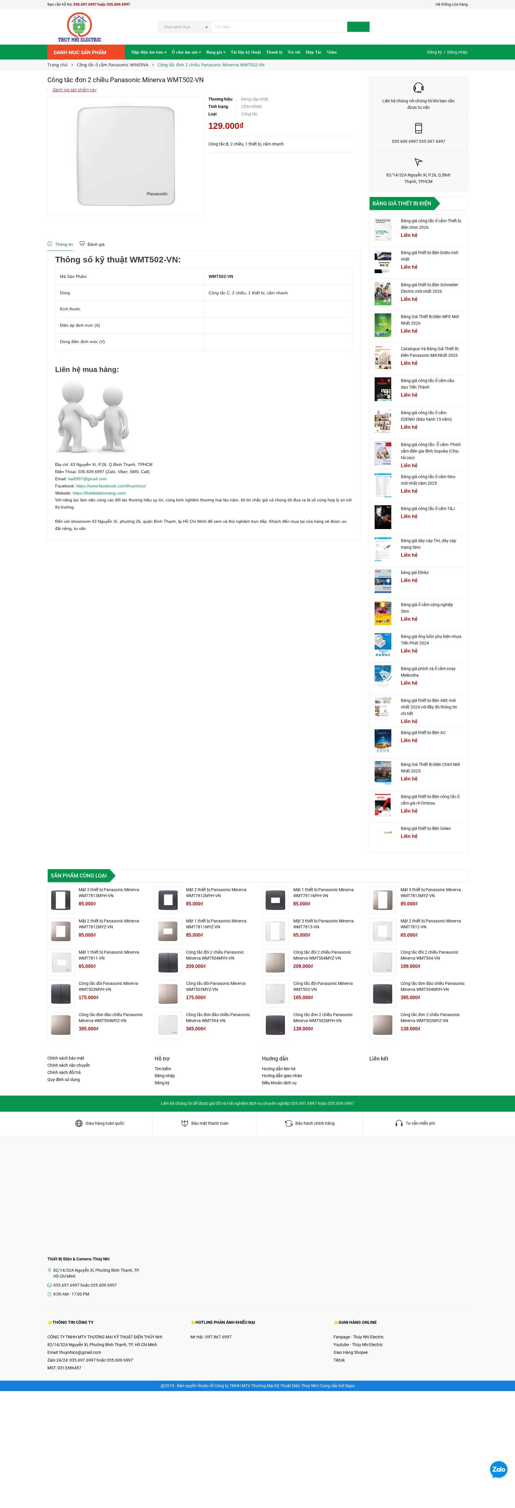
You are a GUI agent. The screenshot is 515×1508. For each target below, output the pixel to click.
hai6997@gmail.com (87, 478)
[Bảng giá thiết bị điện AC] (383, 741)
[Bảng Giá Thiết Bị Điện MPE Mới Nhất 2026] (383, 325)
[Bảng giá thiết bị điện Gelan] (383, 837)
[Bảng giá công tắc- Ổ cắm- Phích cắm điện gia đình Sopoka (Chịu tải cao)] (383, 453)
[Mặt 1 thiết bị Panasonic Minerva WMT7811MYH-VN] (275, 900)
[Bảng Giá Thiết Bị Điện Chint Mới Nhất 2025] (383, 773)
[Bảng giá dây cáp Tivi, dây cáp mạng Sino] (383, 549)
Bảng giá (214, 52)
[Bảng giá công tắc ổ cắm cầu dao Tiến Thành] (383, 389)
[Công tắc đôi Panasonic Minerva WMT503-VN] (275, 993)
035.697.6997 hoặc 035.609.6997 (101, 4)
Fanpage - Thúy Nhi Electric (358, 1337)
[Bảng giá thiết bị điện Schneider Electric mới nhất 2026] (383, 293)
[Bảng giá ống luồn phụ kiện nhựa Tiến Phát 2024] (383, 645)
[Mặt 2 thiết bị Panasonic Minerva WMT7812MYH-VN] (168, 900)
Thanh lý (274, 52)
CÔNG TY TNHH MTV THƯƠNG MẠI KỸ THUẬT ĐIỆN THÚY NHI (104, 1337)
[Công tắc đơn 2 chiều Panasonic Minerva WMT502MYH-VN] (275, 1025)
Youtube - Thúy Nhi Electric (358, 1344)
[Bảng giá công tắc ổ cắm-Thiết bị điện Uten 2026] (383, 229)
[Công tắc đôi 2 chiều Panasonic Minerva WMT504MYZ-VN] (275, 962)
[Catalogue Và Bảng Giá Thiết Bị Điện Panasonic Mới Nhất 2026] (383, 357)
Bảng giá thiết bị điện (402, 203)
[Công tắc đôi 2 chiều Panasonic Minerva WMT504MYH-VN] (168, 962)
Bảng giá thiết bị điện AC (423, 732)
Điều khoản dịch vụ (279, 1082)
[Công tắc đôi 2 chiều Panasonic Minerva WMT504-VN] (382, 962)
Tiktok (339, 1360)
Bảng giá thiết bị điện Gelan (426, 828)
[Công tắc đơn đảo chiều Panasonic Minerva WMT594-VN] (168, 1025)
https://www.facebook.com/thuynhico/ (111, 486)
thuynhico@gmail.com (80, 1352)
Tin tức (294, 52)
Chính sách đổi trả (64, 1072)
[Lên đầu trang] (505, 1490)
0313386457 (69, 1367)
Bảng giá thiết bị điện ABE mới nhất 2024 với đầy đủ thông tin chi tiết (429, 707)
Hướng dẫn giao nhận (282, 1075)
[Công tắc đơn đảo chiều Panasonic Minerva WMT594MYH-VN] (382, 993)
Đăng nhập (457, 52)
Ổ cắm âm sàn (185, 52)
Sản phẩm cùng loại (79, 875)
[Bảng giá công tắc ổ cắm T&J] (383, 517)
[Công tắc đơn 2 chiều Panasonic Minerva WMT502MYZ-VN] (382, 1025)
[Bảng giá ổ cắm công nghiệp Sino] (383, 613)
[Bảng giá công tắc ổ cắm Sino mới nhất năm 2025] (383, 485)
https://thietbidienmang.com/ (99, 493)
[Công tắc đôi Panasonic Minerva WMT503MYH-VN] (60, 993)
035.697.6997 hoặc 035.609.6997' (101, 1360)
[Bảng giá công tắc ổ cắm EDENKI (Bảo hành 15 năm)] (383, 421)
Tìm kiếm (163, 1068)
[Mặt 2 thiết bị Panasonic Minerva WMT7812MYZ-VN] (60, 931)
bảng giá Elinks (415, 572)
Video (332, 52)
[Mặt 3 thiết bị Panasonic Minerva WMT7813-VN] (275, 931)
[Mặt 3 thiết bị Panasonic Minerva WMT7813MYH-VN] (60, 900)
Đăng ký (434, 52)
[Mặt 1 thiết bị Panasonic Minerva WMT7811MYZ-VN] (168, 931)
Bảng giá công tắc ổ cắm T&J (428, 508)
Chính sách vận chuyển (68, 1065)
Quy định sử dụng (63, 1079)
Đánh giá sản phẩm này (74, 89)
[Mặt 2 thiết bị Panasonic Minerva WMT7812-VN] (382, 931)
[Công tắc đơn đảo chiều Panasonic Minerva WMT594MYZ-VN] (60, 1025)
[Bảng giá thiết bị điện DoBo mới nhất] (383, 261)
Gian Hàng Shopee (350, 1352)
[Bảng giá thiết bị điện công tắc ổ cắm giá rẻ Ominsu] (383, 805)
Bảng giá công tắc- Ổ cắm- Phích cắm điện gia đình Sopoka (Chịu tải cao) (431, 451)
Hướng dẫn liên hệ (278, 1068)
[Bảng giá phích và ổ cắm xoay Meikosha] (383, 677)
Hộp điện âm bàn (147, 52)
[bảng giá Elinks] (383, 581)
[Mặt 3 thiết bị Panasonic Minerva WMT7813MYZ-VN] (382, 900)
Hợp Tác (314, 52)
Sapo (350, 1385)
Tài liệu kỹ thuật (246, 52)
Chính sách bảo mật (65, 1058)
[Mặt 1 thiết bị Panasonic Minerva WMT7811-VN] (60, 962)
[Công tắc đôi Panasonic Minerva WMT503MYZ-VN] (168, 993)
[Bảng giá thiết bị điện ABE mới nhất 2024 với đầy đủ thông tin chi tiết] (383, 709)
